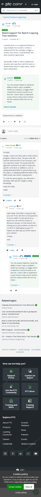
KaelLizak (12, 206)
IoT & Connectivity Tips (10, 326)
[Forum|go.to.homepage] (12, 4)
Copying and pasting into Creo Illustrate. (18, 305)
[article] (20, 173)
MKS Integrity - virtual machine (14, 330)
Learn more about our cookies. (25, 482)
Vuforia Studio (7, 308)
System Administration (10, 317)
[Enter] (3, 10)
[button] (2, 5)
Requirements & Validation (13, 115)
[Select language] (26, 4)
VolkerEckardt (10, 145)
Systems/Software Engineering (14, 17)
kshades (8, 23)
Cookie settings (24, 349)
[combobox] (20, 10)
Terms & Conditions (9, 349)
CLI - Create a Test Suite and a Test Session (19, 336)
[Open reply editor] (20, 131)
